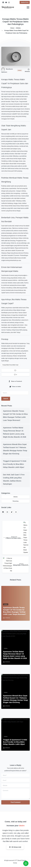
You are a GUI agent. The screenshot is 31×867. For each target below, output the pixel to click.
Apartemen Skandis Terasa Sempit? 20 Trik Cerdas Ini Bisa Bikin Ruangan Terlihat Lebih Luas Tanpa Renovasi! (14, 611)
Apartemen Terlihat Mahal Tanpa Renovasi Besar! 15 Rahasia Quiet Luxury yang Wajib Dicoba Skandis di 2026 (15, 655)
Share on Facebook (16, 381)
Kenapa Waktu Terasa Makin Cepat (10, 365)
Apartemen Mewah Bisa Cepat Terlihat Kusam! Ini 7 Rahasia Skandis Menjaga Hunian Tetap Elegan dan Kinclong (15, 699)
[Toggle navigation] (28, 7)
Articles (18, 28)
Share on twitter (16, 386)
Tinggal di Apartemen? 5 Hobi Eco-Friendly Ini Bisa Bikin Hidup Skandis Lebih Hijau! (14, 464)
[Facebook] (3, 2)
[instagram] (8, 2)
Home (12, 28)
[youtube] (6, 2)
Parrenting (15, 501)
